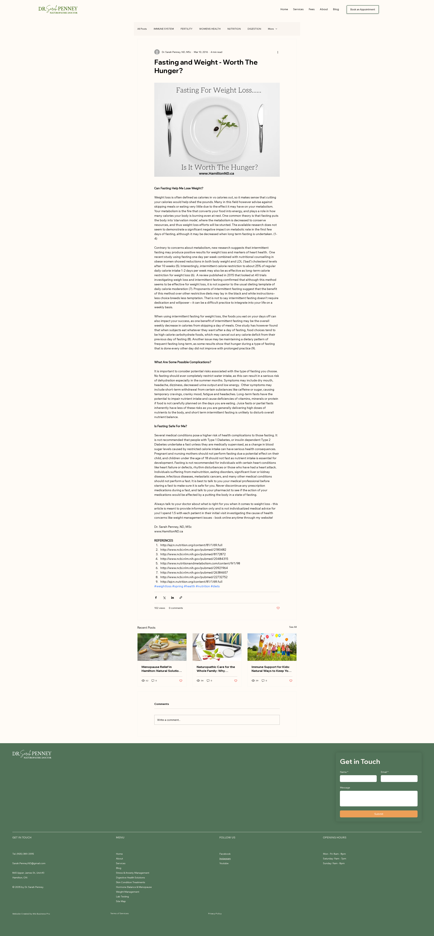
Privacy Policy (215, 913)
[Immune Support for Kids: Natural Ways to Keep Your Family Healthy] (272, 647)
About (119, 858)
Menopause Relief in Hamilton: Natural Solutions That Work (162, 669)
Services (120, 863)
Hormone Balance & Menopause (134, 887)
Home (119, 853)
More (271, 28)
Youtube (224, 863)
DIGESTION (254, 28)
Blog (118, 868)
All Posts (142, 28)
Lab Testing (122, 896)
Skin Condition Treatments (130, 882)
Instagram (225, 858)
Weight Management (128, 891)
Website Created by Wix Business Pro (31, 913)
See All (293, 626)
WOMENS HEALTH (210, 28)
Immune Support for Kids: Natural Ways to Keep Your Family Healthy (271, 669)
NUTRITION (234, 28)
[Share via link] (180, 597)
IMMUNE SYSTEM (164, 28)
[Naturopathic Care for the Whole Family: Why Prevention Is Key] (217, 647)
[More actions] (278, 52)
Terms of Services (119, 913)
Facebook (225, 853)
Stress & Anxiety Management (133, 872)
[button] (298, 9)
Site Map (121, 901)
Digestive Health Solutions (130, 877)
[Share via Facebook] (155, 597)
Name (344, 772)
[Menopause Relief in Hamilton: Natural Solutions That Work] (161, 647)
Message (345, 787)
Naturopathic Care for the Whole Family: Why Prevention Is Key (216, 669)
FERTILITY (186, 28)
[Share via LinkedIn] (172, 597)
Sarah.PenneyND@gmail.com (28, 863)
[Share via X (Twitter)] (164, 597)
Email (384, 772)
